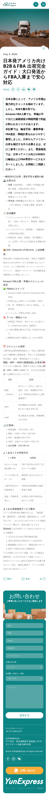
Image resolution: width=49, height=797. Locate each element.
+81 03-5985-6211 (14, 731)
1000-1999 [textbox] (12, 678)
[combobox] (24, 667)
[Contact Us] (43, 48)
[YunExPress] (9, 4)
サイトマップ (10, 788)
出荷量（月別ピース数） (15, 673)
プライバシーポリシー (26, 788)
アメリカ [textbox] (11, 667)
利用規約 (40, 788)
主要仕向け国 (11, 662)
